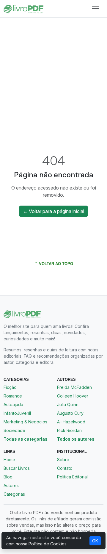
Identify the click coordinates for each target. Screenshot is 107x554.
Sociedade (14, 430)
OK (95, 540)
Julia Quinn (67, 404)
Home (9, 459)
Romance (13, 395)
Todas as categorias (26, 439)
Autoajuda (13, 404)
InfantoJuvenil (17, 413)
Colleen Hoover (72, 395)
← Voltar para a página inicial (53, 211)
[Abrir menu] (95, 8)
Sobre (63, 459)
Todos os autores (76, 439)
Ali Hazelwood (71, 421)
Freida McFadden (74, 387)
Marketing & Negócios (25, 421)
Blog (8, 476)
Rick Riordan (69, 430)
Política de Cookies (48, 543)
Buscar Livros (17, 468)
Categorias (14, 494)
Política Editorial (72, 476)
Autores (11, 485)
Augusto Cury (70, 413)
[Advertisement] (53, 78)
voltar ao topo (55, 264)
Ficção (10, 387)
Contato (65, 468)
